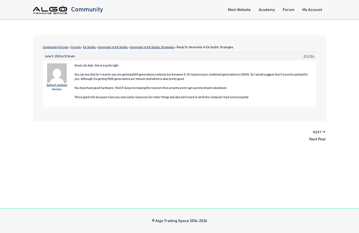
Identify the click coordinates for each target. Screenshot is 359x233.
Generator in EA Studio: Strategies (152, 47)
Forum (289, 10)
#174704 (309, 56)
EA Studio (89, 47)
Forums (76, 47)
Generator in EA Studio (113, 47)
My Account (312, 10)
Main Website (239, 10)
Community (87, 9)
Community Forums (55, 47)
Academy (267, 10)
